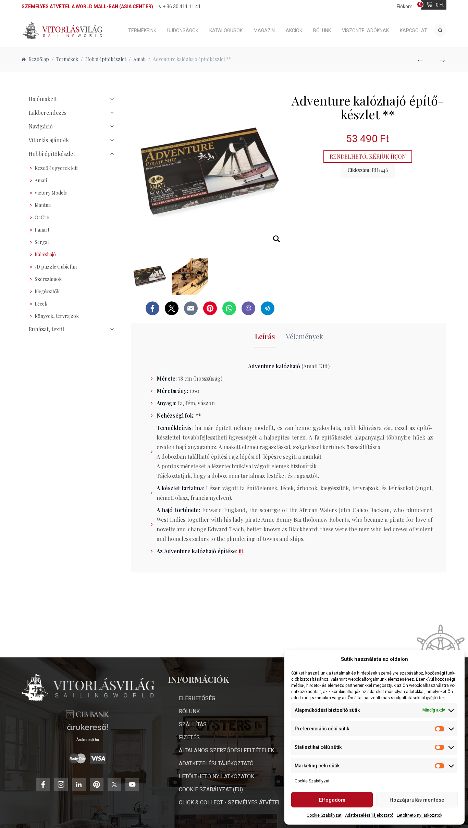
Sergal (42, 242)
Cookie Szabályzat (312, 781)
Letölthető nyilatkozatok (419, 815)
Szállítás (193, 724)
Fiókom (404, 6)
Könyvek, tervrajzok (57, 316)
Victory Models (51, 192)
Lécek (41, 303)
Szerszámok (48, 279)
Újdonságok (182, 30)
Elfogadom (332, 800)
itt (241, 551)
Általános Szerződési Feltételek (226, 750)
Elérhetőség (197, 698)
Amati (41, 180)
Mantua (43, 205)
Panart (42, 229)
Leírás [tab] (265, 336)
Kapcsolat (413, 30)
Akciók (294, 30)
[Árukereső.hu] (87, 729)
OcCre (42, 217)
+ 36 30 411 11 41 (182, 6)
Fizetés (189, 737)
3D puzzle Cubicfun (56, 266)
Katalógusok (226, 30)
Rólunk (322, 30)
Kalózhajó (45, 254)
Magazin (264, 30)
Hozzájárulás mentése (417, 800)
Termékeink (142, 30)
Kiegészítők (47, 291)
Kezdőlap (38, 59)
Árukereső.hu (87, 740)
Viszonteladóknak (365, 30)
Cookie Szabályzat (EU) (211, 789)
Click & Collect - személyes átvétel (230, 802)
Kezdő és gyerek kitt (56, 168)
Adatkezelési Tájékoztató (369, 815)
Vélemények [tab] (304, 336)
